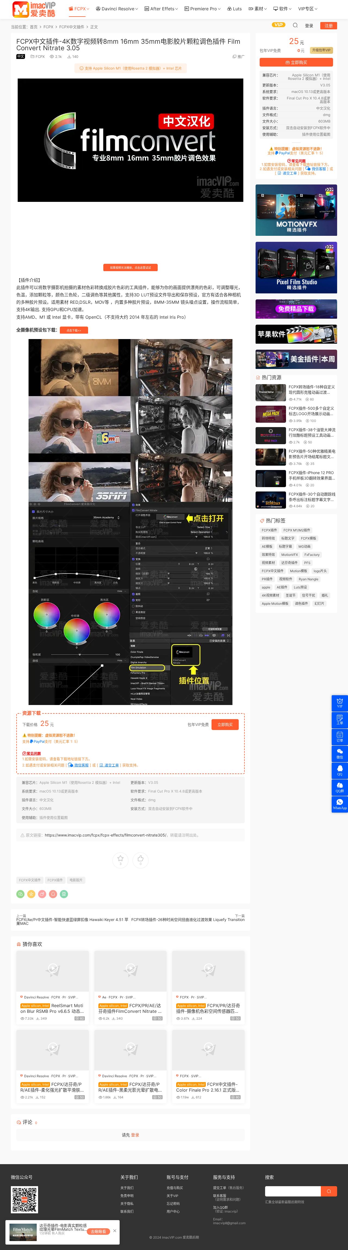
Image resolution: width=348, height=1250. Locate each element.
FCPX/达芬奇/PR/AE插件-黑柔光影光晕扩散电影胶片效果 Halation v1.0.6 (130, 1087)
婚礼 (325, 595)
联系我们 (126, 1212)
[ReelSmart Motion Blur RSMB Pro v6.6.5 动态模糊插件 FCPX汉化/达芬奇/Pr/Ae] (52, 971)
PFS (307, 563)
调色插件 (301, 603)
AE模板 (267, 546)
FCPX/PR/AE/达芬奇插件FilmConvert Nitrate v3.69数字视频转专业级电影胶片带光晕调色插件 (129, 1008)
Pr (64, 997)
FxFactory (312, 555)
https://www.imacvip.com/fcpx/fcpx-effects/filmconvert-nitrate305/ (105, 835)
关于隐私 (126, 1204)
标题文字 (287, 538)
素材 (258, 8)
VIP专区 (306, 8)
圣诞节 (291, 595)
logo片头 (320, 571)
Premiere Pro (203, 8)
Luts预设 (300, 587)
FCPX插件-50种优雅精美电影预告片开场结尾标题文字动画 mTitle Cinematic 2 (312, 456)
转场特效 (268, 538)
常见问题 (34, 753)
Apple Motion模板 (275, 603)
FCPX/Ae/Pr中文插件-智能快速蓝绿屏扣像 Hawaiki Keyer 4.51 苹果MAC (72, 921)
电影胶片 (76, 880)
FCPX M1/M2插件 (297, 530)
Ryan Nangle (308, 579)
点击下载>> (74, 330)
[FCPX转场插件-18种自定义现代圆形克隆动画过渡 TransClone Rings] (271, 393)
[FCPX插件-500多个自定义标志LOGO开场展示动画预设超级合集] (271, 414)
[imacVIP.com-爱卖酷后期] (34, 9)
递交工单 (111, 765)
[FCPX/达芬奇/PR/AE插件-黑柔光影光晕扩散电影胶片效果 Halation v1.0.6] (130, 1050)
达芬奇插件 (289, 563)
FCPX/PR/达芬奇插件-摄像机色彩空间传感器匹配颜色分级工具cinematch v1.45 (208, 1008)
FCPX (79, 8)
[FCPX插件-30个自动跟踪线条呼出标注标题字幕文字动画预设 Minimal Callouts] (271, 500)
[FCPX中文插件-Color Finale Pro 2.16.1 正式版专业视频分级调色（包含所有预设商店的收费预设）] (208, 1050)
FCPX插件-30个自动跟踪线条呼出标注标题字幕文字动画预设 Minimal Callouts (312, 499)
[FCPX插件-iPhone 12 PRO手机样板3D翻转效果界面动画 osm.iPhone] (271, 479)
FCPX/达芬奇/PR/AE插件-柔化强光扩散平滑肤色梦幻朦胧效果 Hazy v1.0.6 (52, 1087)
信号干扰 (308, 595)
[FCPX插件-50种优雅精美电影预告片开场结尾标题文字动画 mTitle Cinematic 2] (271, 457)
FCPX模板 (308, 538)
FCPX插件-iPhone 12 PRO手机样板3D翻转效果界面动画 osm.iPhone (312, 477)
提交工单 (219, 1188)
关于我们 (126, 1188)
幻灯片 (319, 603)
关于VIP (172, 1196)
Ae (104, 997)
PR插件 (267, 579)
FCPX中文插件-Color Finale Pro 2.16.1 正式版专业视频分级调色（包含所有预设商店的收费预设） (208, 1087)
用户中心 (173, 1212)
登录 (135, 1135)
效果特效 (268, 555)
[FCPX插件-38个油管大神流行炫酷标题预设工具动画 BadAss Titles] (271, 436)
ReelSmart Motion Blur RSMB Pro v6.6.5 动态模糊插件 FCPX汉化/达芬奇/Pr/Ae (52, 1008)
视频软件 (285, 579)
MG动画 (304, 546)
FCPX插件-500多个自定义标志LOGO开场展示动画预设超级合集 (311, 413)
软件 (283, 8)
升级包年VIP (321, 50)
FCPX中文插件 (30, 880)
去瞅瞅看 (98, 1231)
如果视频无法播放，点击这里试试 (130, 267)
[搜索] (295, 25)
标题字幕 (285, 546)
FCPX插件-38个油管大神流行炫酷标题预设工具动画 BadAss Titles (312, 435)
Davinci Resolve (117, 8)
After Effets (161, 8)
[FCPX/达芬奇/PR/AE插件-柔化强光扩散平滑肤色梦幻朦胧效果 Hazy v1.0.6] (52, 1050)
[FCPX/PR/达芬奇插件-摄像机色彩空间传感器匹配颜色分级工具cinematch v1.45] (208, 971)
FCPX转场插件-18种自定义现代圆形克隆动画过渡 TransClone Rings (312, 392)
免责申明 (126, 1196)
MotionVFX (289, 555)
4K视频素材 (270, 595)
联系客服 (219, 1196)
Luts (237, 8)
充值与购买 (175, 1188)
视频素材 (268, 563)
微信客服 (81, 765)
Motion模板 (298, 571)
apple (266, 587)
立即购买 (225, 724)
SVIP (72, 997)
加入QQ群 (220, 1207)
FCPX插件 (55, 880)
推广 (241, 56)
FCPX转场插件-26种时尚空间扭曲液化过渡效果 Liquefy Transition (188, 919)
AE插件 (282, 587)
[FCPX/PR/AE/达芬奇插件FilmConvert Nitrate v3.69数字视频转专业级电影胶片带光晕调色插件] (130, 971)
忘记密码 (173, 1204)
